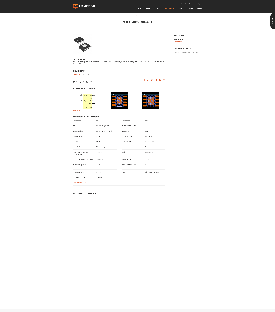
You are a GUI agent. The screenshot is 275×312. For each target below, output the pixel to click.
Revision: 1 (178, 39)
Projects (148, 8)
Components (169, 8)
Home (139, 8)
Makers (190, 8)
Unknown (76, 74)
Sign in (200, 4)
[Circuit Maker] (84, 6)
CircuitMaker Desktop (187, 4)
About (199, 8)
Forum (181, 8)
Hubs (158, 8)
